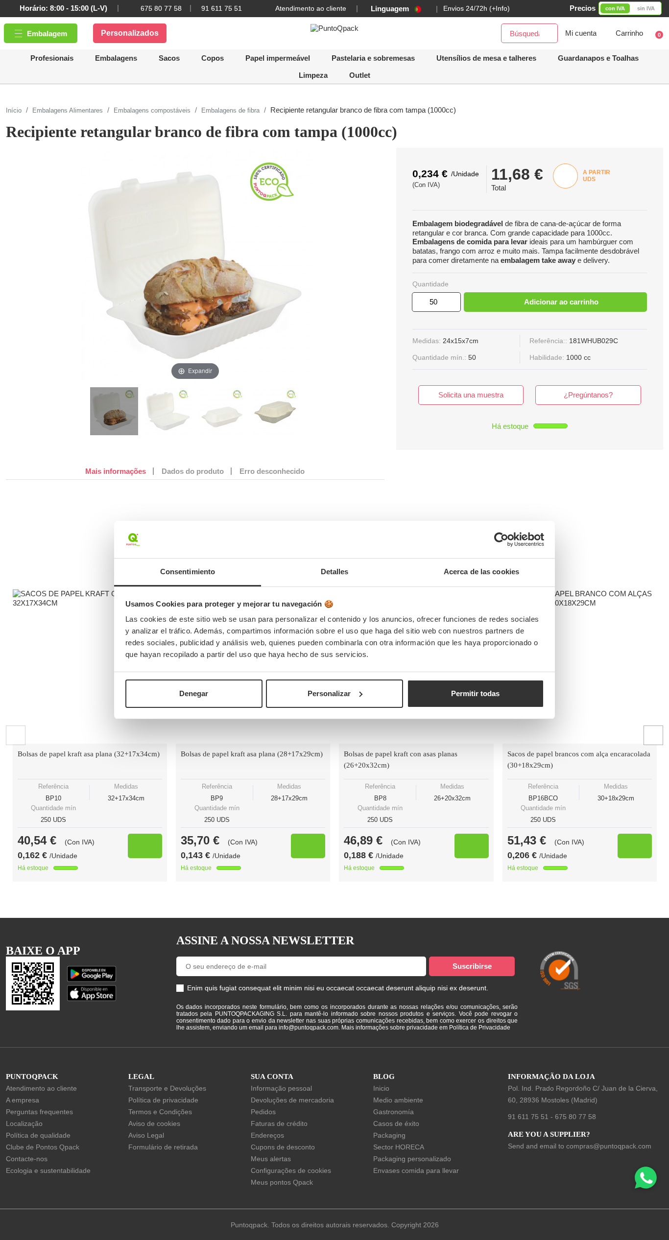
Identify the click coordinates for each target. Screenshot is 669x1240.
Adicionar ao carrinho (561, 302)
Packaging (389, 1135)
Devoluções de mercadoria (292, 1100)
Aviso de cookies (154, 1123)
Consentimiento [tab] (187, 571)
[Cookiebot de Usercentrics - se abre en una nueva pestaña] (501, 539)
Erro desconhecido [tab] (272, 471)
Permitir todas (475, 693)
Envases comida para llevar (416, 1170)
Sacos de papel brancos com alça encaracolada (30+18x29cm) (578, 759)
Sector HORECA (398, 1147)
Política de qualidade (38, 1135)
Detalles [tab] (335, 571)
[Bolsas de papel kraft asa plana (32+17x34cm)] (90, 666)
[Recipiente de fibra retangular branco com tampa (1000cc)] (114, 411)
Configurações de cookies (291, 1170)
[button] (486, 58)
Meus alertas (271, 1159)
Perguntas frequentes (39, 1112)
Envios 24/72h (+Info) (476, 8)
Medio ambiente (398, 1100)
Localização (24, 1123)
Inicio (381, 1088)
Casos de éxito (396, 1123)
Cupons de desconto (283, 1147)
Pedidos (263, 1112)
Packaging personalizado (412, 1159)
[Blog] (643, 924)
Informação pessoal (281, 1088)
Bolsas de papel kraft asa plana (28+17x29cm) (252, 754)
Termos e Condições (160, 1112)
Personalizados (130, 33)
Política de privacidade (163, 1100)
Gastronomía (393, 1112)
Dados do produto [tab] (193, 471)
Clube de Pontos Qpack (42, 1147)
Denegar (193, 693)
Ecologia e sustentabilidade (48, 1170)
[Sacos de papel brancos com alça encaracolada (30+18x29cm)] (579, 666)
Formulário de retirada (163, 1147)
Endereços (267, 1135)
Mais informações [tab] (115, 471)
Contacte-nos (27, 1159)
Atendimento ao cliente (310, 8)
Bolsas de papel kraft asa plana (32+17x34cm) (89, 754)
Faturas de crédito (279, 1123)
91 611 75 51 (528, 1117)
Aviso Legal (146, 1135)
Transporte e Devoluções (167, 1088)
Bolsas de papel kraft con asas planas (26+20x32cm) (400, 759)
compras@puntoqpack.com (608, 1146)
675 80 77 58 (161, 8)
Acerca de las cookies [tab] (481, 571)
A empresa (22, 1100)
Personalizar (329, 693)
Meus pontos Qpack (282, 1182)
